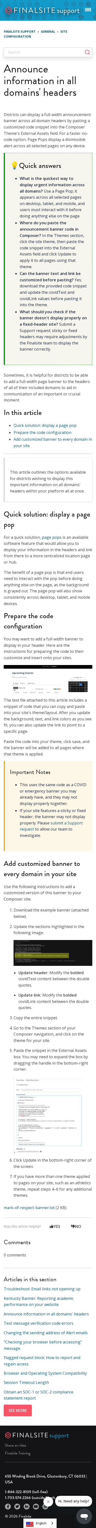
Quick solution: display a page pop (45, 425)
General (48, 31)
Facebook (8, 1506)
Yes (57, 1226)
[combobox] (40, 1523)
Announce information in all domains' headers (46, 1314)
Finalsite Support (20, 31)
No (78, 1226)
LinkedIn (27, 1506)
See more (18, 1410)
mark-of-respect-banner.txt (29, 1207)
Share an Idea (15, 1445)
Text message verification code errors (38, 1323)
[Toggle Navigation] (88, 8)
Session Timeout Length (26, 1382)
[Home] (42, 10)
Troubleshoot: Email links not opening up (42, 1289)
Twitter (17, 1506)
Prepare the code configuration (42, 432)
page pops (52, 537)
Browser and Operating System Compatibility (45, 1373)
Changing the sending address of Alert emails (46, 1332)
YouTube (36, 1506)
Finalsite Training (17, 1453)
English (41, 1523)
